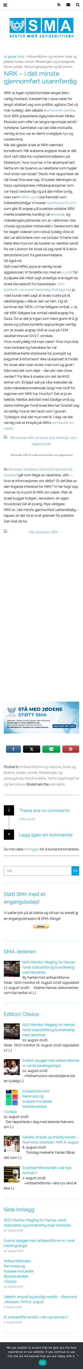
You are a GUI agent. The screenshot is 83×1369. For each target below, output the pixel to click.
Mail (67, 5)
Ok (42, 1362)
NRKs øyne (30, 197)
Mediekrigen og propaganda (54, 62)
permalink (57, 784)
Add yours (27, 819)
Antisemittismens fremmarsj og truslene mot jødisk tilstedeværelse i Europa (19, 1271)
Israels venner (24, 62)
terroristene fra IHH (61, 203)
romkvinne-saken (59, 110)
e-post (67, 272)
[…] (34, 993)
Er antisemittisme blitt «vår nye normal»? (36, 1317)
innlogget (31, 849)
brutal (57, 214)
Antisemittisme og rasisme (45, 57)
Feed (57, 5)
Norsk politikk (13, 67)
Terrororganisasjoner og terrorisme (48, 67)
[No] (78, 1355)
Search (76, 5)
